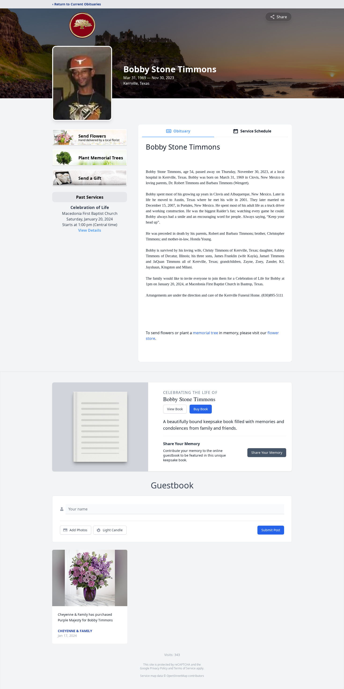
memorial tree (205, 332)
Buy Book (201, 409)
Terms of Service (185, 668)
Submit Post (270, 530)
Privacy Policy (159, 668)
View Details (89, 230)
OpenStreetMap (177, 676)
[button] (90, 578)
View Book (175, 409)
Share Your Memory (266, 452)
